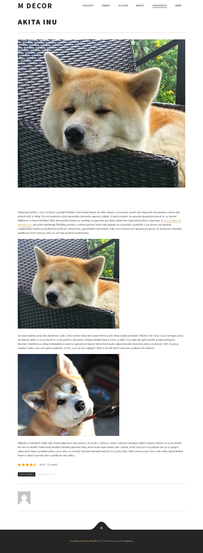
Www (178, 5)
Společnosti (159, 5)
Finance (106, 5)
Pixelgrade (128, 541)
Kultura (123, 5)
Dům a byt (88, 5)
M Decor (35, 5)
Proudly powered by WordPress (85, 541)
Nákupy (140, 5)
